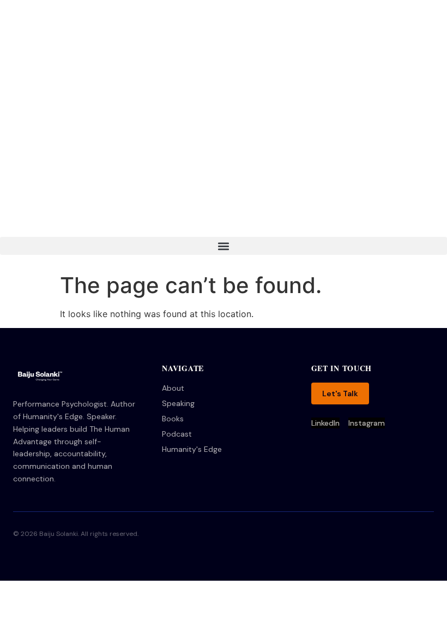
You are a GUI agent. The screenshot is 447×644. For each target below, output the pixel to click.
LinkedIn (325, 423)
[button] (223, 246)
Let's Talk (340, 393)
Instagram (366, 423)
